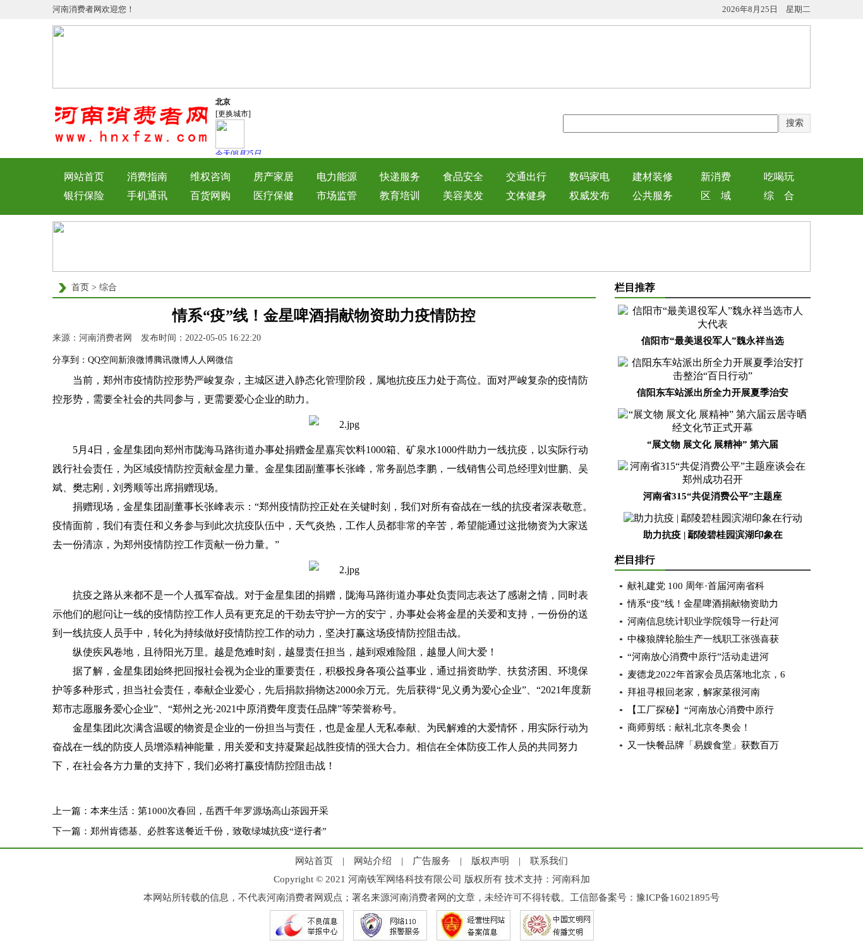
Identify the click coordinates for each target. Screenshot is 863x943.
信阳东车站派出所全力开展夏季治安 (712, 392)
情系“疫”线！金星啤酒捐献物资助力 (702, 604)
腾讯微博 (171, 360)
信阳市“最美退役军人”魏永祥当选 (712, 341)
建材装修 (652, 176)
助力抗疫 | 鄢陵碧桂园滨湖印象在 (713, 535)
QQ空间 (103, 360)
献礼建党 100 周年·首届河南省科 (695, 586)
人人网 (202, 360)
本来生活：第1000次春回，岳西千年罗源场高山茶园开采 (209, 811)
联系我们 (549, 861)
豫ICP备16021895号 (678, 897)
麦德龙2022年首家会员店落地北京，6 (706, 674)
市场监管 (337, 195)
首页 (80, 287)
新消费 (716, 176)
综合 (108, 287)
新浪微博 (136, 360)
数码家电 (589, 176)
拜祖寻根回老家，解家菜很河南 (693, 692)
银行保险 (84, 195)
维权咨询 (210, 176)
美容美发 (463, 195)
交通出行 (526, 176)
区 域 (716, 195)
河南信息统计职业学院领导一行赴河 (703, 621)
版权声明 (490, 861)
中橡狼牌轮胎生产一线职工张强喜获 (703, 639)
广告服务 (431, 861)
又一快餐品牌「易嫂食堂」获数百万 (703, 745)
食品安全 (463, 176)
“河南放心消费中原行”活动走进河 (698, 657)
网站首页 (84, 176)
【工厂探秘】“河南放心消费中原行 (700, 710)
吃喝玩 (779, 176)
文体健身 (526, 195)
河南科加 (571, 879)
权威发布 (589, 195)
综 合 (779, 195)
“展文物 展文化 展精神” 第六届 (712, 444)
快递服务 (400, 176)
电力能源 (337, 176)
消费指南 (147, 176)
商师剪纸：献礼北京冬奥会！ (689, 727)
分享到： (70, 360)
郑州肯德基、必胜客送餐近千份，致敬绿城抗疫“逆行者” (208, 831)
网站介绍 (373, 861)
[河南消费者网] (131, 141)
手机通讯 (147, 195)
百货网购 (210, 195)
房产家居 (273, 176)
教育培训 (400, 195)
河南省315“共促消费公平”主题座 (712, 496)
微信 (224, 360)
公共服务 (652, 195)
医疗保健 (273, 195)
